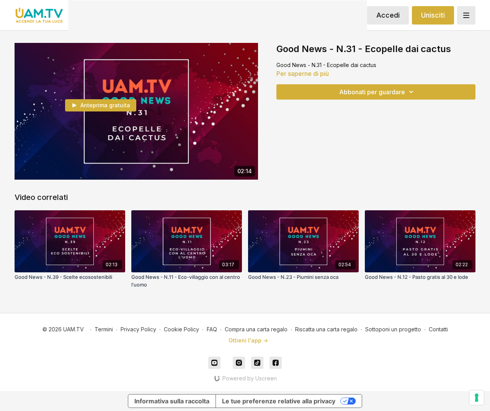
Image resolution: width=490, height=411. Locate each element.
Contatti (438, 329)
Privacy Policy (138, 329)
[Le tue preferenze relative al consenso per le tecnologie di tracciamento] (476, 397)
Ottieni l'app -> (248, 340)
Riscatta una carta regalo (326, 329)
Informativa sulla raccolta (171, 401)
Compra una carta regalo (256, 329)
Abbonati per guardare (372, 92)
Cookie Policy (181, 329)
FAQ (212, 329)
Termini (104, 329)
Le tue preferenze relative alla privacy (278, 401)
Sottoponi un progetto (393, 329)
